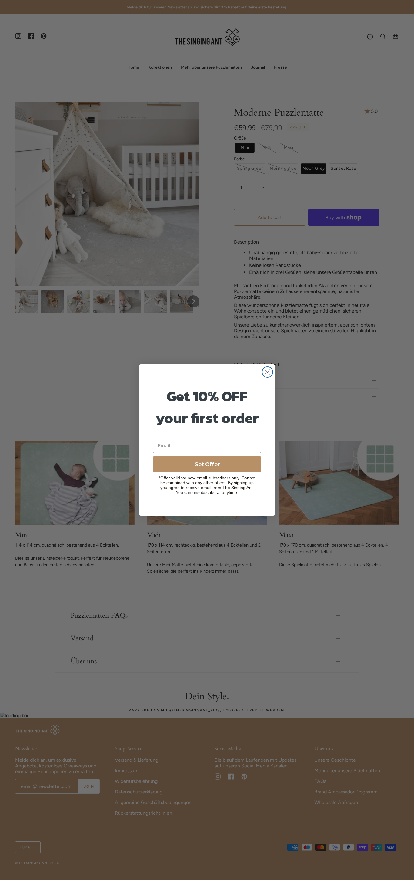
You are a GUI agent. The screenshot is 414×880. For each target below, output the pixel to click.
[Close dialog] (267, 372)
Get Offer (207, 464)
